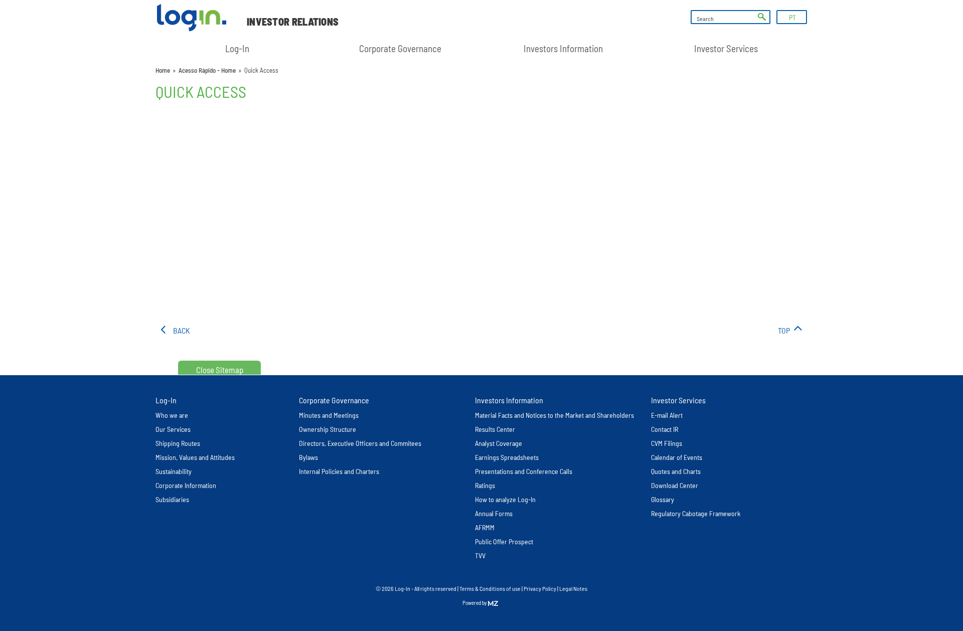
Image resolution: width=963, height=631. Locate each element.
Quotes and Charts (676, 471)
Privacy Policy (540, 588)
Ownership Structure (327, 429)
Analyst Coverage (498, 443)
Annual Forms (494, 513)
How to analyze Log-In (505, 499)
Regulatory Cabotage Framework (695, 513)
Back (181, 330)
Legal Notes (573, 588)
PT (792, 17)
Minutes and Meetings (329, 415)
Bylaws (308, 457)
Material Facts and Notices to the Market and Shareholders (554, 415)
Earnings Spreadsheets (507, 457)
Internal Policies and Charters (339, 471)
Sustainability (173, 471)
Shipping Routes (177, 443)
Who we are (171, 415)
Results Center (495, 429)
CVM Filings (666, 443)
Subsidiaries (172, 499)
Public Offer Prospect (504, 541)
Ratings (485, 485)
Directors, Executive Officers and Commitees (360, 443)
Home (162, 70)
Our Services (173, 429)
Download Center (674, 485)
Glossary (662, 499)
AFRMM (485, 527)
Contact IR (664, 429)
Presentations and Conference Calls (523, 471)
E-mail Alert (667, 415)
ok (761, 17)
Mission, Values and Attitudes (195, 457)
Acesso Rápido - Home (207, 70)
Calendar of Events (676, 457)
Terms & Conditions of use (490, 588)
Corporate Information (185, 485)
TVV (480, 555)
